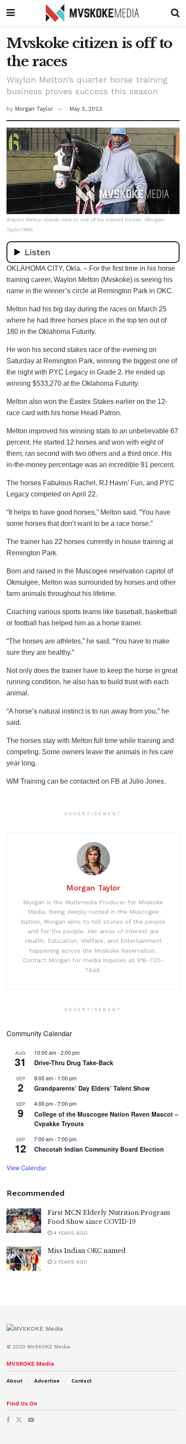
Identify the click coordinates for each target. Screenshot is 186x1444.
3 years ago (69, 1262)
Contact (81, 1381)
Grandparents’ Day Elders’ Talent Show (92, 1088)
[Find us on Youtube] (31, 1420)
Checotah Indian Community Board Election (99, 1149)
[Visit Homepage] (93, 13)
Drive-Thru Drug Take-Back (73, 1062)
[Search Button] (175, 13)
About (14, 1381)
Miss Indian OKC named (86, 1251)
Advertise (47, 1381)
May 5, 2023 (85, 109)
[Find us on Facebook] (8, 1420)
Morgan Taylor (34, 109)
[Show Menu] (10, 13)
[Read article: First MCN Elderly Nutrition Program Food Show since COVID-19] (23, 1220)
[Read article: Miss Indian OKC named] (23, 1258)
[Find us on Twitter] (19, 1420)
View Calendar (26, 1167)
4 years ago (69, 1233)
